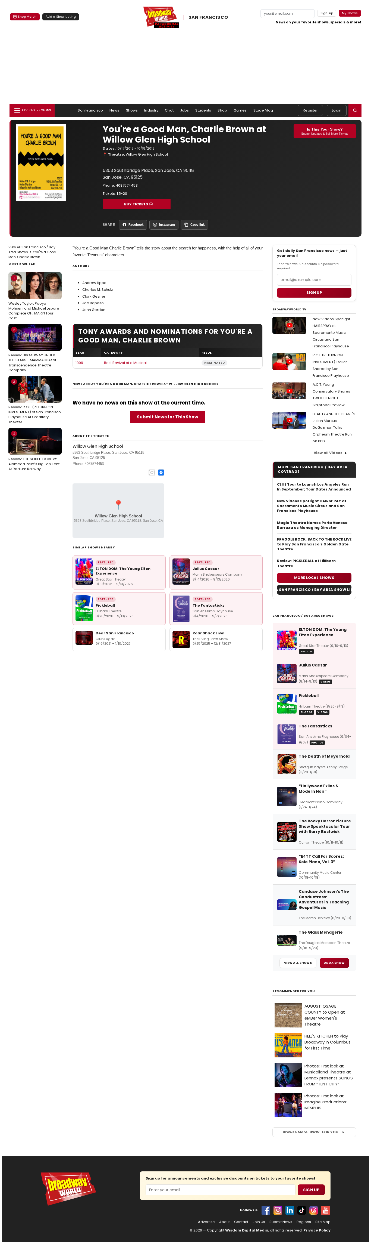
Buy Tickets (136, 204)
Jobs (184, 110)
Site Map (323, 1222)
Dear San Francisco (115, 633)
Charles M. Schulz (97, 289)
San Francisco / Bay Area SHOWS (303, 615)
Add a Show (334, 963)
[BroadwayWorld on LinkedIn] (290, 1210)
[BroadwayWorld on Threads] (314, 1210)
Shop (222, 110)
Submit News (280, 1222)
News (114, 110)
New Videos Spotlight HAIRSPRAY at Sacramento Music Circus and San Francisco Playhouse (331, 332)
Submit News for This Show (167, 417)
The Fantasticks (209, 605)
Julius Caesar (206, 568)
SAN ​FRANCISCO (208, 17)
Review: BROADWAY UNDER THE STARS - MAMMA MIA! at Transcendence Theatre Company (32, 350)
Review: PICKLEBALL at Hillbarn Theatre (306, 563)
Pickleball (105, 605)
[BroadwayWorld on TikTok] (302, 1210)
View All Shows (298, 963)
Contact (241, 1222)
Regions (304, 1222)
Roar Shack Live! (208, 633)
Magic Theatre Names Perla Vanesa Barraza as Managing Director (312, 525)
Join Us (259, 1222)
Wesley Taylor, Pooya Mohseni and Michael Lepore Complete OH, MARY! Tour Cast (33, 298)
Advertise (206, 1222)
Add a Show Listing (61, 16)
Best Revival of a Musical (125, 362)
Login (336, 110)
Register (310, 110)
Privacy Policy (317, 1230)
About (224, 1222)
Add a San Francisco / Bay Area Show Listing (314, 589)
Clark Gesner (93, 296)
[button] (354, 110)
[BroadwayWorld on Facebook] (266, 1210)
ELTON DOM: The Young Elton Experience (123, 571)
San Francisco (90, 110)
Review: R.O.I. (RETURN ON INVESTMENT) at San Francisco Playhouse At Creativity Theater (34, 402)
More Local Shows (314, 577)
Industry (151, 110)
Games (240, 110)
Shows (132, 110)
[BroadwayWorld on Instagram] (278, 1210)
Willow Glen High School (147, 154)
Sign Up (311, 1190)
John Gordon (93, 309)
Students (203, 110)
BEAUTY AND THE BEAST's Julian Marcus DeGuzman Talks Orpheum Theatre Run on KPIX (334, 427)
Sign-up (326, 13)
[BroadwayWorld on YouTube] (326, 1210)
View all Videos (328, 452)
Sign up (314, 292)
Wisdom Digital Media (246, 1230)
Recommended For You (293, 991)
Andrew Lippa (94, 282)
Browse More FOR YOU (310, 1132)
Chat (169, 110)
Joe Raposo (93, 302)
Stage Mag (263, 110)
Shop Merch (27, 16)
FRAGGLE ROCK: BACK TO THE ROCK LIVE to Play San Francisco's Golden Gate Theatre (314, 544)
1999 (79, 362)
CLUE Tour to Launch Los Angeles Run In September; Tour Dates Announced (314, 487)
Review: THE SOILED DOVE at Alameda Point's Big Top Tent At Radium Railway (33, 451)
